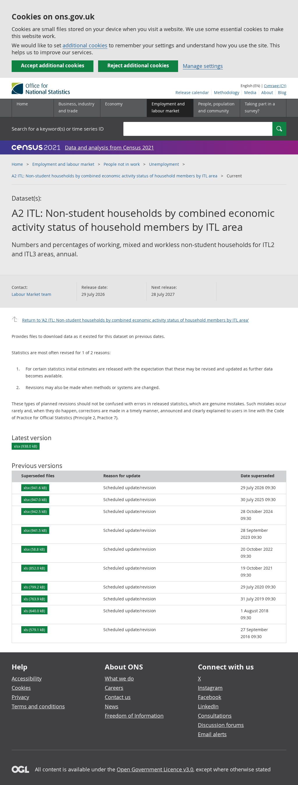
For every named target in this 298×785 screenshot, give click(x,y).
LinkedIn (208, 706)
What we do (119, 678)
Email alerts (212, 734)
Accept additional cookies (52, 65)
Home (22, 104)
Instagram (210, 687)
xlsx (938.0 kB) (25, 446)
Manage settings (203, 65)
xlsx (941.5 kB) (35, 530)
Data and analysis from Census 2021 (109, 147)
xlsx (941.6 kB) (35, 487)
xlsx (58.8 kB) (34, 549)
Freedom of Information (134, 715)
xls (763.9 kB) (34, 599)
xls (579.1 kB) (34, 629)
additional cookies (85, 45)
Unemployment (164, 164)
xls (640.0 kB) (34, 610)
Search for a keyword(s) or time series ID (58, 128)
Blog (282, 92)
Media (250, 92)
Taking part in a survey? (260, 107)
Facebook (209, 697)
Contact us (118, 697)
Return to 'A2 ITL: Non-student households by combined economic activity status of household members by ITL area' (135, 320)
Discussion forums (221, 724)
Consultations (215, 715)
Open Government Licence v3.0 (155, 769)
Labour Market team (31, 294)
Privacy (20, 697)
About (267, 92)
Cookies (21, 687)
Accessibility (27, 678)
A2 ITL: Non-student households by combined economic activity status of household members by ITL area (114, 176)
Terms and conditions (38, 706)
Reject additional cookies (138, 65)
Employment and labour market (63, 164)
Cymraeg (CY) (275, 85)
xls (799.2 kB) (34, 587)
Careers (114, 687)
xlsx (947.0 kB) (35, 499)
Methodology (226, 92)
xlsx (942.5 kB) (35, 511)
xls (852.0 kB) (34, 568)
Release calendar (192, 92)
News (111, 706)
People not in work (122, 164)
